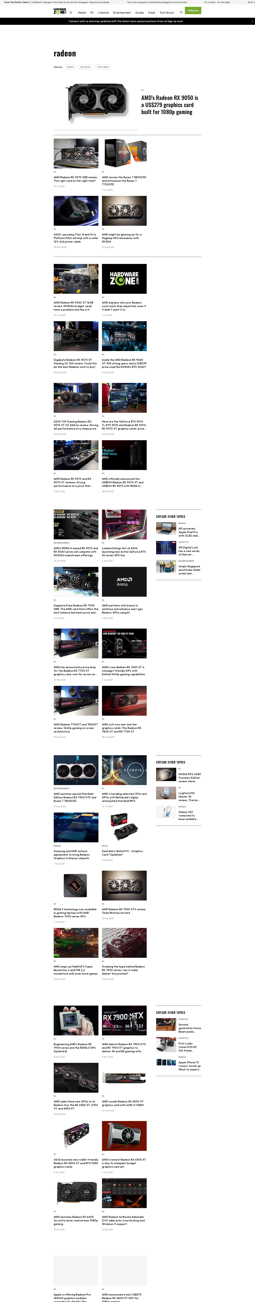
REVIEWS (85, 67)
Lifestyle (103, 12)
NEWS (70, 67)
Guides (139, 12)
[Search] (181, 12)
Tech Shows (167, 12)
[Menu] (71, 13)
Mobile (82, 12)
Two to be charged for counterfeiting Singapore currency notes (77, 2)
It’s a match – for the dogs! (137, 2)
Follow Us (193, 10)
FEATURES (103, 67)
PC (92, 12)
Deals (151, 12)
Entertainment (122, 12)
